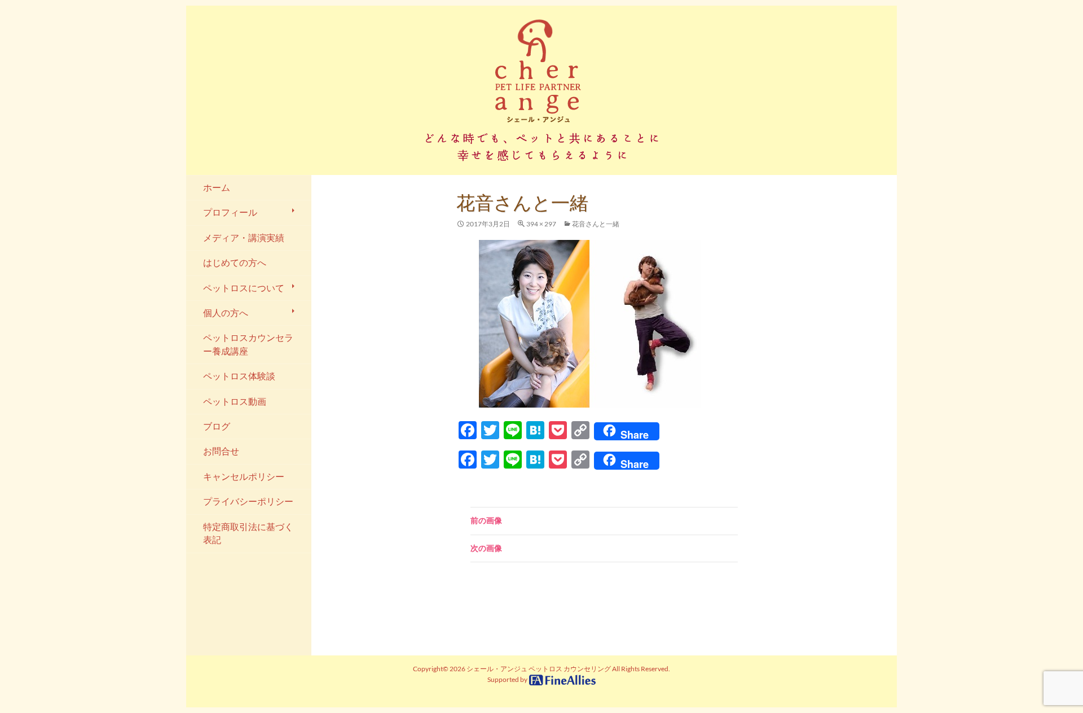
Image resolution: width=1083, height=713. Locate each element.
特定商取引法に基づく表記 (248, 533)
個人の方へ (225, 313)
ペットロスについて (243, 288)
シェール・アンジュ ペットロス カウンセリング (538, 668)
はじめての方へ (234, 262)
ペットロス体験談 (239, 376)
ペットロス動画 (234, 401)
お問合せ (221, 451)
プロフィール (230, 212)
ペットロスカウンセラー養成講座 (248, 344)
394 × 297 (541, 224)
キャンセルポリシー (243, 476)
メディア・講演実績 (243, 238)
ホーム (216, 187)
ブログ (216, 426)
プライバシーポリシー (248, 501)
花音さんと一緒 (595, 224)
